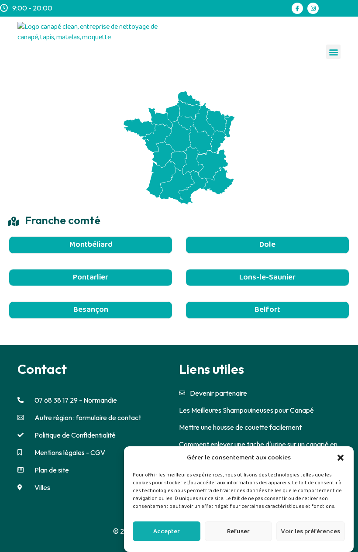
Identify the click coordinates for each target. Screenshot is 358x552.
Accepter (166, 531)
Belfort (267, 310)
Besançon (90, 310)
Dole (267, 244)
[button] (340, 457)
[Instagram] (313, 8)
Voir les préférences (310, 531)
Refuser (238, 531)
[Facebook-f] (297, 8)
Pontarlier (90, 277)
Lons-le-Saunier (267, 277)
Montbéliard (90, 244)
